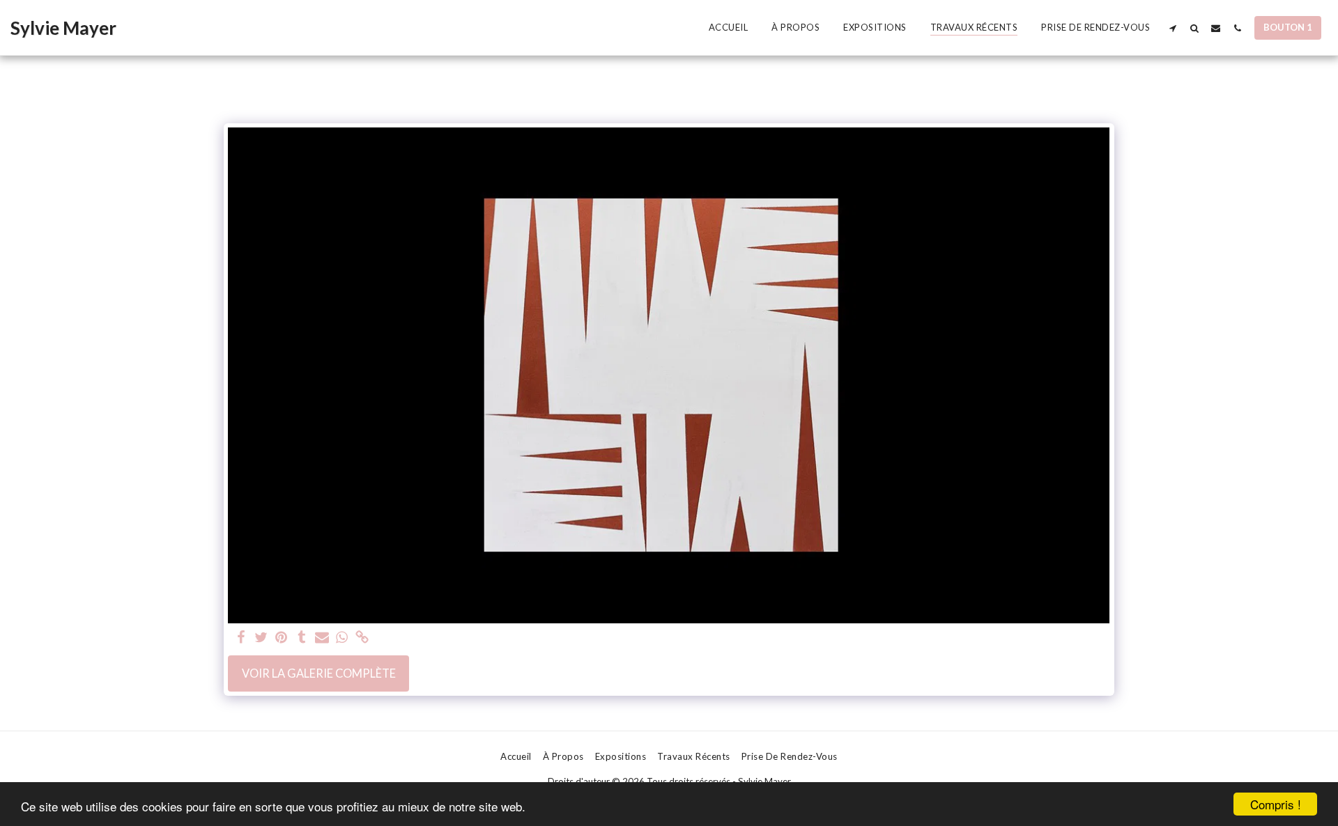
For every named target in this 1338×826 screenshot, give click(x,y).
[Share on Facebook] (241, 638)
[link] (362, 638)
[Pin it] (281, 638)
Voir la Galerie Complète (319, 673)
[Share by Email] (321, 638)
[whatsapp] (341, 638)
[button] (1172, 28)
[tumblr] (301, 638)
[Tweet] (261, 638)
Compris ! (1275, 804)
